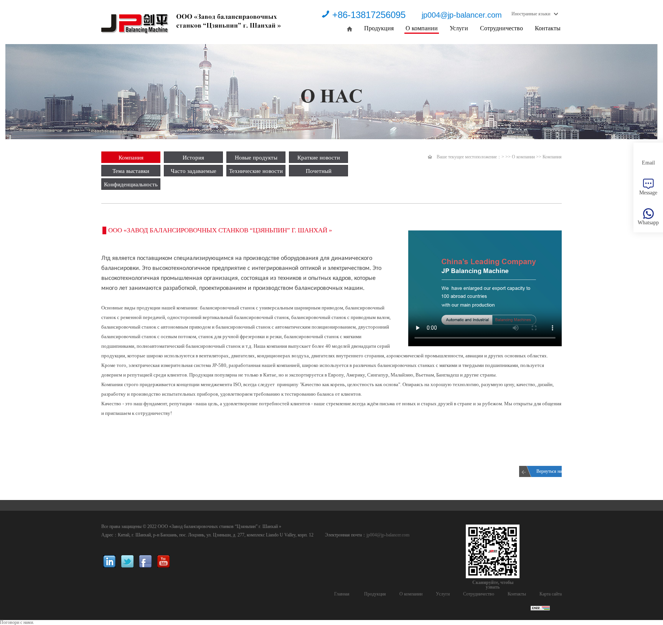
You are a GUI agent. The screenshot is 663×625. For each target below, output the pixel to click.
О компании (422, 28)
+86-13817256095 (369, 15)
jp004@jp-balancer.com (462, 15)
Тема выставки (130, 171)
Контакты (548, 28)
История (193, 158)
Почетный (319, 171)
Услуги (459, 28)
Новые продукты (256, 158)
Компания (131, 158)
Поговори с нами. (17, 622)
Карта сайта (550, 594)
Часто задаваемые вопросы (193, 172)
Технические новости (256, 171)
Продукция (379, 28)
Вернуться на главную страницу (549, 473)
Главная (342, 594)
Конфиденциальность (131, 184)
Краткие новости (318, 158)
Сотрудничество (501, 28)
